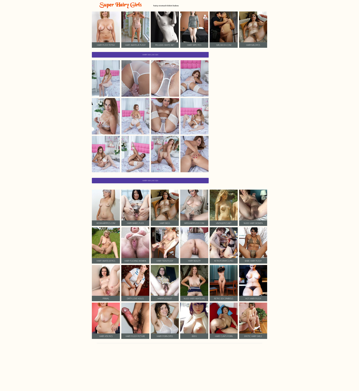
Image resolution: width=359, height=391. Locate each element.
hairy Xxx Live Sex (150, 54)
